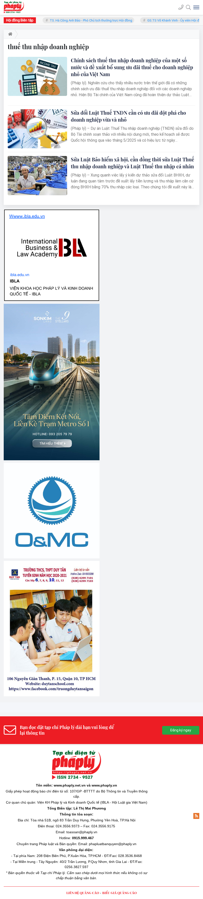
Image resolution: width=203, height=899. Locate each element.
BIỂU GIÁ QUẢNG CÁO (119, 793)
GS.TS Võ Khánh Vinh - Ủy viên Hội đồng (165, 20)
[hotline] (180, 7)
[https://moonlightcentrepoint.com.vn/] (52, 433)
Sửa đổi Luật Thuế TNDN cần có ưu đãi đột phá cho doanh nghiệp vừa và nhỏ (128, 116)
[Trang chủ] (9, 34)
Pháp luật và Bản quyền (57, 744)
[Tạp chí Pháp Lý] (15, 7)
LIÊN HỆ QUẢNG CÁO (82, 793)
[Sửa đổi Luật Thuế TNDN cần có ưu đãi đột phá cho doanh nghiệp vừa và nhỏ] (37, 128)
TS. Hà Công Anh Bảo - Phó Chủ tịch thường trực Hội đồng (80, 20)
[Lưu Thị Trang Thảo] (52, 529)
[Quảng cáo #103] (52, 328)
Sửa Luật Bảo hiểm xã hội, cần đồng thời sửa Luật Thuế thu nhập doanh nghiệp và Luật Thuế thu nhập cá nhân (132, 163)
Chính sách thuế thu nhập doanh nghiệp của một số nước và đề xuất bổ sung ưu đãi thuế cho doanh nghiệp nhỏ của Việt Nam (132, 67)
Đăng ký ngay (180, 630)
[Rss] (196, 716)
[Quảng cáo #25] (52, 228)
